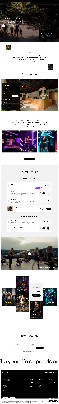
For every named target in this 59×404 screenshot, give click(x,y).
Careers (40, 383)
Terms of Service (52, 383)
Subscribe (40, 347)
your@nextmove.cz (5, 392)
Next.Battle (41, 150)
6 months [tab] (33, 178)
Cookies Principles (52, 382)
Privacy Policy (28, 402)
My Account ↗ (32, 386)
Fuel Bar (40, 381)
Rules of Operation (52, 381)
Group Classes (32, 379)
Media (40, 386)
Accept (56, 401)
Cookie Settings (51, 385)
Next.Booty (23, 150)
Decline (51, 401)
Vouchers (31, 385)
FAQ (40, 385)
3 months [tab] (29, 178)
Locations (31, 382)
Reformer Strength (8, 150)
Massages (32, 381)
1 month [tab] (25, 178)
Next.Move (41, 379)
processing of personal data (32, 351)
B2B (40, 382)
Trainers (31, 383)
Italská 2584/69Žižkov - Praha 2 (6, 93)
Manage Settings (44, 401)
